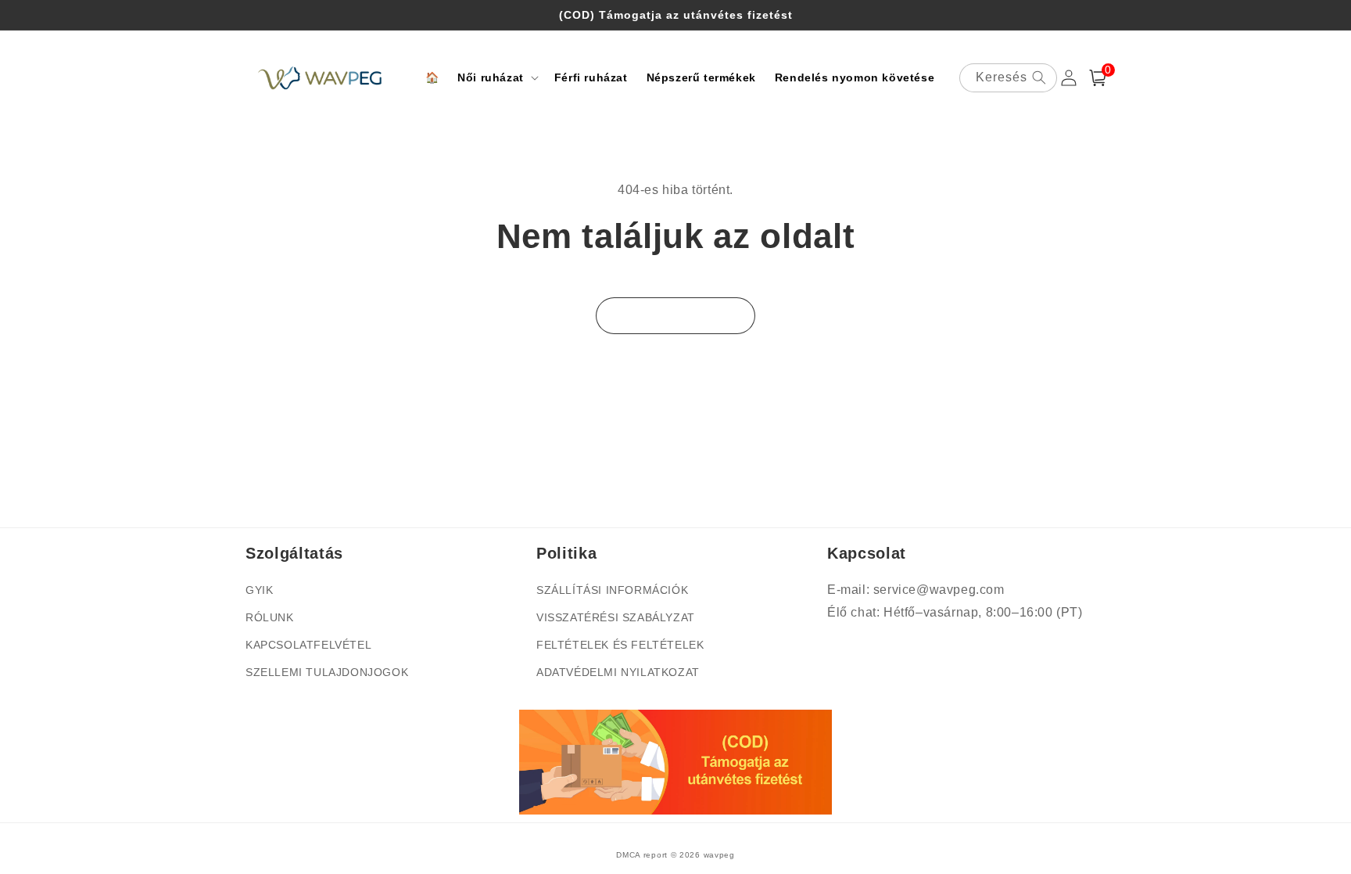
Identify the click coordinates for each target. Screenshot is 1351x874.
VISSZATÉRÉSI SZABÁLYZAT (615, 617)
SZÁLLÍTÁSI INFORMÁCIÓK (612, 590)
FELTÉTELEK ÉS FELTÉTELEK (620, 644)
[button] (496, 77)
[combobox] (1008, 78)
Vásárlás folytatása (675, 315)
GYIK (259, 590)
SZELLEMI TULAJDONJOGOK (326, 672)
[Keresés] (1039, 77)
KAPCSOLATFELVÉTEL (308, 644)
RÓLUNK (269, 617)
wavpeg (719, 855)
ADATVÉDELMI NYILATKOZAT (618, 672)
